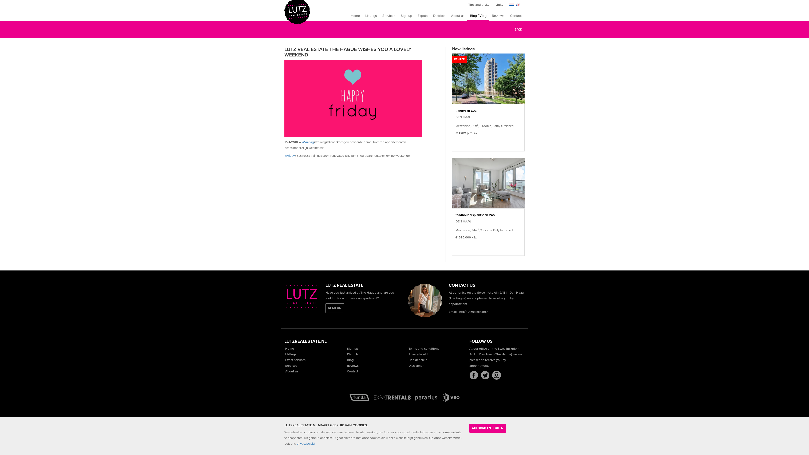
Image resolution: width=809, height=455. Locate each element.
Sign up (406, 16)
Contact (516, 16)
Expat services (294, 360)
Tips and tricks (478, 5)
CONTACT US (462, 285)
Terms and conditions (423, 349)
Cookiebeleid (417, 360)
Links (499, 5)
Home (355, 16)
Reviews (498, 16)
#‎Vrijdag (308, 142)
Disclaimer (415, 366)
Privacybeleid (418, 354)
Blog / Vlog (478, 16)
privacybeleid (306, 444)
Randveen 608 (466, 111)
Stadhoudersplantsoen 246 (475, 215)
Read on (334, 308)
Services (388, 16)
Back (518, 29)
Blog (350, 360)
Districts (439, 16)
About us (458, 16)
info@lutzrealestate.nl (473, 312)
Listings (371, 16)
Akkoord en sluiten (487, 428)
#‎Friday (289, 156)
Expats (423, 16)
